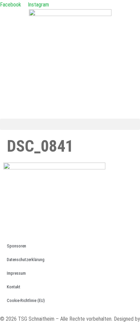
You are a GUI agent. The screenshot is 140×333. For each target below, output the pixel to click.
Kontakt (13, 286)
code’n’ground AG (18, 328)
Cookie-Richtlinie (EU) (26, 300)
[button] (70, 124)
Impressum (16, 273)
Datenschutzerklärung (26, 259)
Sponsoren (16, 245)
